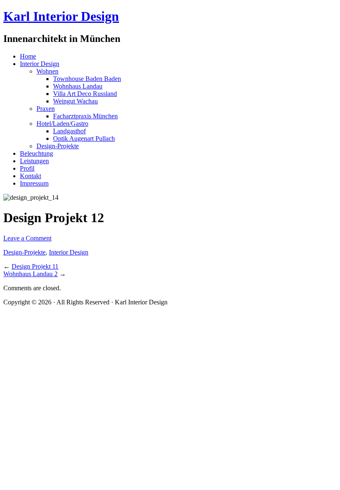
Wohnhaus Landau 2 (30, 273)
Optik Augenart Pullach (84, 138)
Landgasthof (69, 131)
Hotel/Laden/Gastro (62, 123)
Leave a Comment (27, 238)
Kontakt (30, 175)
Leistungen (34, 160)
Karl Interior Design (61, 16)
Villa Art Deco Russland (85, 93)
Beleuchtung (36, 153)
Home (28, 56)
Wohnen (47, 71)
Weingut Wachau (75, 101)
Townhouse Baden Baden (87, 78)
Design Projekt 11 (35, 266)
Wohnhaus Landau (77, 86)
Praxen (45, 108)
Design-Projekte (57, 145)
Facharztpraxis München (85, 116)
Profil (27, 168)
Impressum (34, 183)
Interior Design (39, 63)
